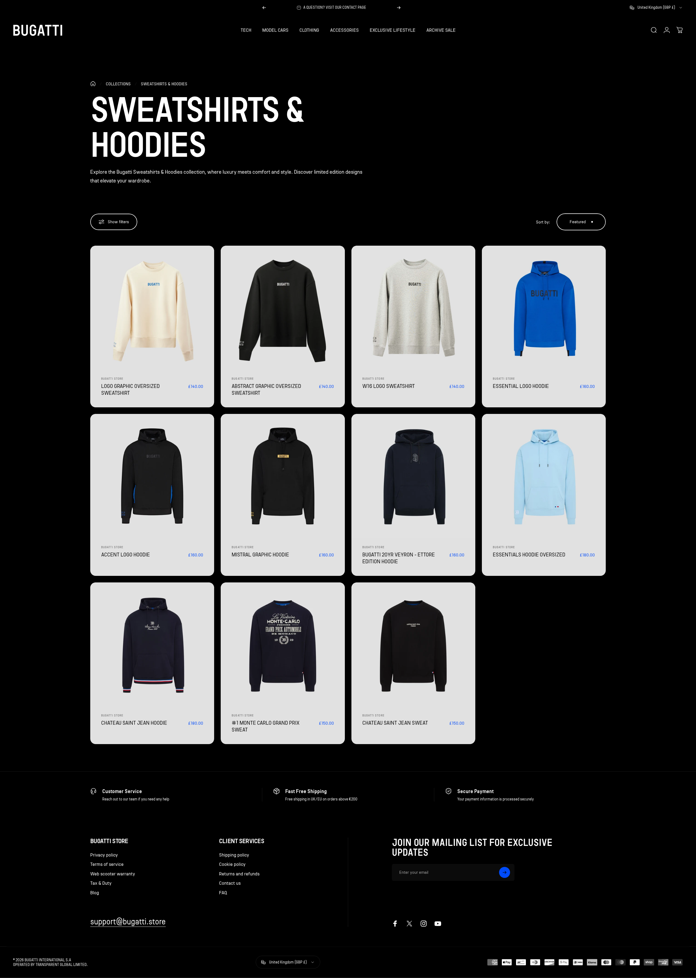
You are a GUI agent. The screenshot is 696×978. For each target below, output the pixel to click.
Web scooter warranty (112, 874)
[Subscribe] (504, 872)
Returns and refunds (239, 874)
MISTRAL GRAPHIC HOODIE (260, 554)
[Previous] (264, 7)
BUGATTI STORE (373, 547)
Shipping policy (234, 855)
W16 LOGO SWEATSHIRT (388, 386)
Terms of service (107, 864)
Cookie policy (232, 864)
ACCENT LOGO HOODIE (125, 554)
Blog (94, 893)
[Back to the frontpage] (93, 83)
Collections (118, 83)
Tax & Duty (101, 883)
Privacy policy (104, 855)
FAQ (223, 893)
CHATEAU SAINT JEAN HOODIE (134, 722)
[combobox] (656, 7)
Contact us (230, 883)
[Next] (399, 7)
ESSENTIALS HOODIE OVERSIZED (529, 554)
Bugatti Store (112, 379)
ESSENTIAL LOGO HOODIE (521, 386)
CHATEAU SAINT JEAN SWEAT (395, 722)
